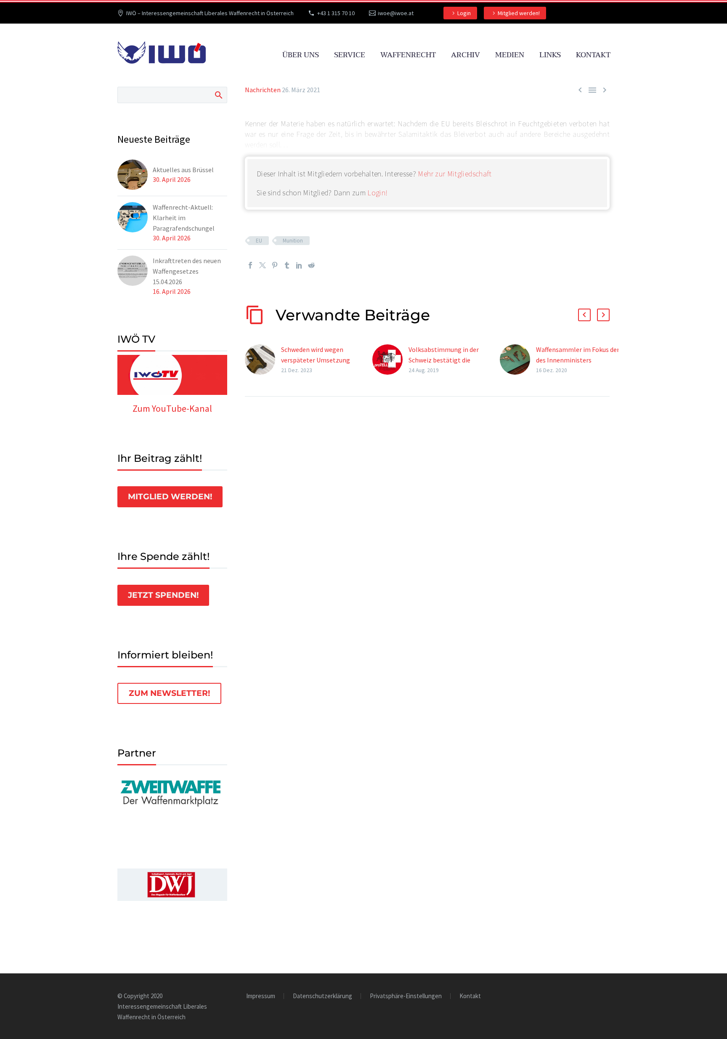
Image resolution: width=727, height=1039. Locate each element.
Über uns (300, 55)
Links (550, 55)
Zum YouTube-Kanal (172, 408)
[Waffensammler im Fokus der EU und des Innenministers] (518, 359)
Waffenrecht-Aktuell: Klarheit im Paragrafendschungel (184, 217)
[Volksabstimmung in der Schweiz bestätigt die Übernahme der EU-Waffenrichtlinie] (390, 359)
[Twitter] (262, 265)
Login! (377, 192)
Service (349, 55)
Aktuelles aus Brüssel (183, 169)
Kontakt (593, 55)
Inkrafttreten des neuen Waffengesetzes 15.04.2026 (187, 271)
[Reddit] (311, 265)
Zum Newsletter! (169, 693)
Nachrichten (263, 89)
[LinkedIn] (299, 265)
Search (218, 95)
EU (259, 240)
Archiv (465, 55)
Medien (509, 55)
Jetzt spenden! (163, 595)
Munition (293, 240)
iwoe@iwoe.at (396, 13)
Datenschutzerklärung (322, 996)
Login (464, 13)
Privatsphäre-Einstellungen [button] (406, 996)
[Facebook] (250, 265)
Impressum (260, 996)
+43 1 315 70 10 (336, 13)
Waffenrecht (408, 55)
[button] (584, 315)
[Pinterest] (274, 265)
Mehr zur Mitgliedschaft (454, 173)
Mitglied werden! (519, 13)
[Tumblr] (287, 265)
